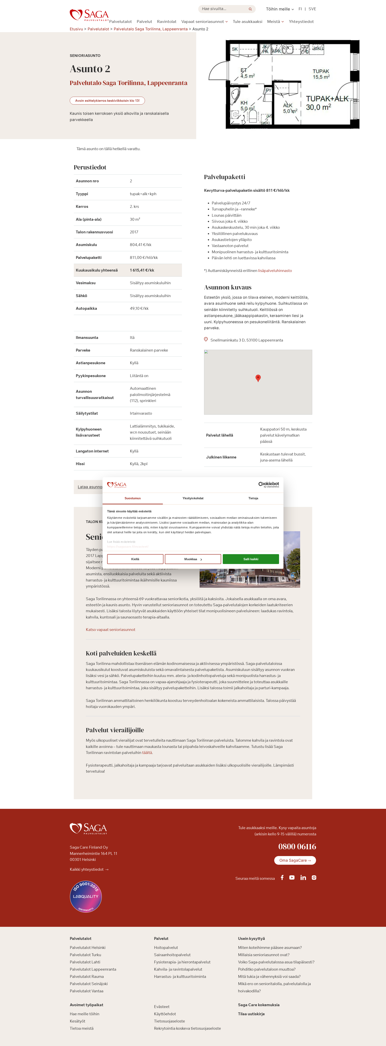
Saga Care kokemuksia (259, 1004)
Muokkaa (190, 559)
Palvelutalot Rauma (87, 976)
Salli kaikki (250, 559)
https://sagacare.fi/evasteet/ (128, 546)
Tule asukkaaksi (247, 21)
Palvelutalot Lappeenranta (93, 969)
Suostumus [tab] (133, 498)
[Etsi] (250, 9)
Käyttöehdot (165, 1013)
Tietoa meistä (81, 1028)
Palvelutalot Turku (85, 954)
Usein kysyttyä (251, 938)
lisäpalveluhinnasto (275, 270)
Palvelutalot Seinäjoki (89, 983)
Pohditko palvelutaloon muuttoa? (267, 969)
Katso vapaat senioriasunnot (110, 629)
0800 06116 (297, 846)
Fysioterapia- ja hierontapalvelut (182, 962)
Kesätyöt (77, 1021)
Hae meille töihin (84, 1013)
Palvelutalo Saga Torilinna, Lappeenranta (151, 29)
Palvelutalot (120, 21)
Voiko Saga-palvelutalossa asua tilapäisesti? (276, 962)
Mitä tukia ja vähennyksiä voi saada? (269, 976)
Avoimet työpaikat (86, 1004)
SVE (312, 8)
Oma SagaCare (293, 860)
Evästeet (161, 1006)
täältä (147, 752)
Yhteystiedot (301, 21)
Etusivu (76, 29)
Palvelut (144, 21)
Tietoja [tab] (253, 498)
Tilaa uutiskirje (251, 1013)
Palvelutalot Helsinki (88, 947)
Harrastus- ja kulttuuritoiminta (180, 976)
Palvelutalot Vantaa (86, 991)
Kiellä (135, 559)
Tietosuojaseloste (169, 1021)
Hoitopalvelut (166, 947)
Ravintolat (167, 21)
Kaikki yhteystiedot (87, 869)
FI (300, 8)
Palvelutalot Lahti (85, 962)
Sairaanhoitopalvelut (172, 954)
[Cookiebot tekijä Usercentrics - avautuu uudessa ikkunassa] (261, 485)
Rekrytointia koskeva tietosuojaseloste (187, 1028)
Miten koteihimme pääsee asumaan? (270, 947)
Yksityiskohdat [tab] (193, 498)
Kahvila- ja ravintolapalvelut (178, 969)
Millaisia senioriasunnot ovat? (264, 954)
